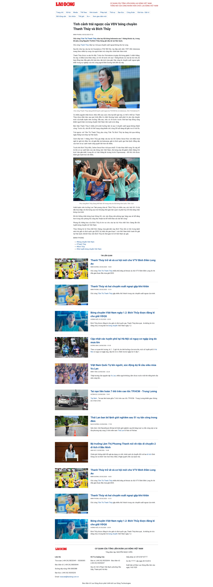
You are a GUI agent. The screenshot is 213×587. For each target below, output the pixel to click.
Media (75, 12)
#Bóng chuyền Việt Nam (85, 242)
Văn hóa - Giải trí (143, 12)
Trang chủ (59, 12)
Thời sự (112, 12)
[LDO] (71, 269)
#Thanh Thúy (81, 244)
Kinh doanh (94, 12)
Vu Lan (113, 376)
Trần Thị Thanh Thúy (88, 39)
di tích (149, 454)
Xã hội (68, 12)
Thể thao (83, 12)
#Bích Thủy (81, 247)
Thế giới (81, 16)
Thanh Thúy (84, 45)
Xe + (88, 16)
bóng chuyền (113, 326)
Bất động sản (61, 16)
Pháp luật (103, 12)
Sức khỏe (72, 16)
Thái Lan (121, 430)
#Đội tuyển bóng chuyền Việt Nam (89, 249)
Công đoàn (131, 12)
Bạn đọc (121, 12)
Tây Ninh (94, 398)
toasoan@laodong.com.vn (69, 577)
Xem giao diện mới (99, 16)
